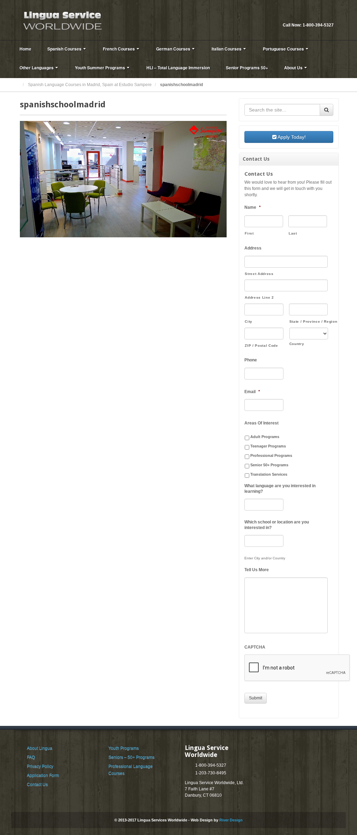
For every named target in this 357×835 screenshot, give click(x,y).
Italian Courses (227, 49)
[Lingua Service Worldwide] (61, 19)
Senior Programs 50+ (247, 67)
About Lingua (39, 748)
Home (25, 49)
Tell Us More (256, 569)
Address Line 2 (259, 297)
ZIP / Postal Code (261, 345)
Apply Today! (291, 137)
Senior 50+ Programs (269, 465)
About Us (293, 67)
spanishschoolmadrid (63, 104)
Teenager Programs (268, 446)
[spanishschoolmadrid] (123, 178)
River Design (231, 820)
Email (319, 16)
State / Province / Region (308, 321)
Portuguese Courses (283, 49)
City (248, 321)
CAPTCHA (254, 647)
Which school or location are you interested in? (276, 525)
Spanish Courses (64, 49)
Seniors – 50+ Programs (131, 757)
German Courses (173, 49)
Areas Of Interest (261, 423)
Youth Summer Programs (100, 67)
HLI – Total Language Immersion (178, 67)
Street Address (259, 274)
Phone (250, 360)
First (249, 233)
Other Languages (37, 67)
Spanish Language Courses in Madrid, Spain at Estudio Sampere (90, 84)
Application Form (43, 775)
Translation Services (268, 474)
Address (252, 248)
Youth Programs (123, 748)
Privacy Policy (40, 766)
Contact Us (37, 784)
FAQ (31, 757)
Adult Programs (264, 437)
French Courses (119, 49)
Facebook (328, 16)
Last (293, 233)
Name (252, 207)
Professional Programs (271, 455)
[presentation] (297, 668)
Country (296, 344)
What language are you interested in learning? (280, 488)
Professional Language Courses (130, 770)
